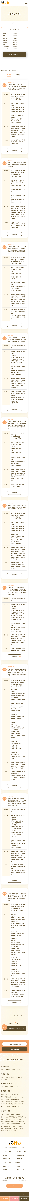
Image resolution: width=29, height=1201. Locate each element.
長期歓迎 (18, 1114)
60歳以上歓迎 (22, 1118)
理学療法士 (4, 1079)
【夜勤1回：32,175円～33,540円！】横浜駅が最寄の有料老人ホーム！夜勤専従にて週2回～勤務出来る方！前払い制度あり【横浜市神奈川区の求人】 (17, 591)
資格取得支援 (4, 1130)
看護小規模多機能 (19, 1101)
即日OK (12, 1114)
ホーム (2, 23)
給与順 (18, 75)
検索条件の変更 (15, 54)
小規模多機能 (17, 1103)
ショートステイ (5, 1099)
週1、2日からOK (11, 1125)
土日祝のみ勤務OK (13, 1123)
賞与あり (22, 1128)
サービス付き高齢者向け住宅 (8, 1098)
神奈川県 (14, 23)
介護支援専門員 (18, 1077)
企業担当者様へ (19, 1155)
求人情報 (8, 23)
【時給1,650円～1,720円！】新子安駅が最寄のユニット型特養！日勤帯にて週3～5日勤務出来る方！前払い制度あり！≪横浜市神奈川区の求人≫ (17, 425)
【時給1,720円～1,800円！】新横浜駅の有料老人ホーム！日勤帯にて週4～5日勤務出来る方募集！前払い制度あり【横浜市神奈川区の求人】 (17, 250)
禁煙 (2, 1128)
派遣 (2, 1086)
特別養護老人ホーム (6, 1096)
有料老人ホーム (5, 1094)
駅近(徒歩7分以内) (6, 1126)
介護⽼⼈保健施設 (15, 1099)
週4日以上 (20, 1116)
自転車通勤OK (12, 1116)
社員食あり (15, 1128)
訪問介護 (10, 1106)
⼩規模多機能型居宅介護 (13, 1105)
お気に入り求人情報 (15, 1044)
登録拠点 (17, 1162)
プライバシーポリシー (7, 1194)
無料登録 (25, 1199)
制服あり (3, 1119)
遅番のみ (21, 1123)
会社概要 (18, 1159)
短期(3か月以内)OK (19, 1121)
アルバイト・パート (15, 1086)
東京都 (3, 1069)
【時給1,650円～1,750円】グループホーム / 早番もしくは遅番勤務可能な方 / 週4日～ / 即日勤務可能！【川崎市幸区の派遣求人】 (17, 87)
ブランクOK (4, 1116)
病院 (23, 1103)
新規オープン (12, 1130)
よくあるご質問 (7, 1162)
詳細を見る (14, 150)
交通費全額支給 (5, 1114)
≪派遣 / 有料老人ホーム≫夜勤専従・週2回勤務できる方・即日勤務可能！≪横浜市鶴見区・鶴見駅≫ (17, 339)
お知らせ (17, 1166)
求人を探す (6, 1199)
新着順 (9, 75)
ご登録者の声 (6, 1166)
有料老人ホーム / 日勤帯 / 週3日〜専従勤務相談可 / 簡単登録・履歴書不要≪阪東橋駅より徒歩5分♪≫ (17, 507)
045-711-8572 (15, 1177)
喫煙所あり (4, 1123)
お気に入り (15, 1199)
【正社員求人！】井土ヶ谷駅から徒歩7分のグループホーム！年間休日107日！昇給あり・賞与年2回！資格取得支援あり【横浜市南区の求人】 (17, 897)
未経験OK (20, 1126)
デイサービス (20, 1098)
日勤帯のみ (4, 1121)
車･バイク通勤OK (5, 1118)
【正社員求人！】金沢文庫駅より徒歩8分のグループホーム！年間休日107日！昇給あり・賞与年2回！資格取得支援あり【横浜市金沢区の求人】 (17, 672)
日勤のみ (14, 1126)
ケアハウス (4, 1106)
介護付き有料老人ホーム (7, 1101)
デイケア (3, 1105)
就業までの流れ (7, 1159)
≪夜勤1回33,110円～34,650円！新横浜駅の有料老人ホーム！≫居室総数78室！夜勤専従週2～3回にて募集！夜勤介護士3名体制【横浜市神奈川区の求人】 (17, 802)
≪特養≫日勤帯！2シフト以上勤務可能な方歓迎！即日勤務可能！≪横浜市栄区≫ (17, 164)
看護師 (11, 1077)
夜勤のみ (10, 1121)
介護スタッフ (4, 1077)
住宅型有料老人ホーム (6, 1103)
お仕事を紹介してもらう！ (14, 1028)
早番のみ (3, 1125)
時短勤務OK (8, 1128)
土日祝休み (14, 1118)
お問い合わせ (15, 1186)
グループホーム (14, 1094)
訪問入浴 (16, 1106)
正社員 (6, 1086)
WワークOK (17, 1119)
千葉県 (13, 1069)
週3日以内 (9, 1119)
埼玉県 (18, 1069)
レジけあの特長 (7, 1152)
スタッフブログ (19, 1169)
